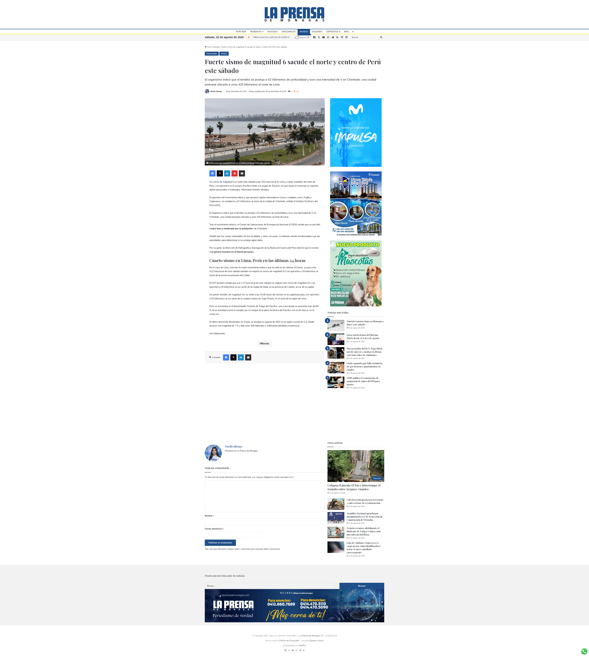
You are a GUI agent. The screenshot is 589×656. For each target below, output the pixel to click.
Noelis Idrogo (216, 91)
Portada (241, 31)
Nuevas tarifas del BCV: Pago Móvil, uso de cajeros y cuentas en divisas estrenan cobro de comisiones (365, 351)
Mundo (304, 31)
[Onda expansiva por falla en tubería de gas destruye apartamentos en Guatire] (335, 367)
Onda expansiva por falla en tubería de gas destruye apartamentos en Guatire (364, 366)
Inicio (209, 47)
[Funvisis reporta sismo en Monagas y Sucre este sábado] (335, 325)
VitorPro (302, 645)
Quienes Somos (317, 640)
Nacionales (288, 31)
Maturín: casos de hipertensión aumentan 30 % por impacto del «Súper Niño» (287, 37)
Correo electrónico (214, 529)
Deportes (332, 31)
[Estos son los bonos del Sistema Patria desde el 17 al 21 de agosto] (335, 339)
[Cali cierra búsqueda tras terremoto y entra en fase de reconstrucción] (335, 504)
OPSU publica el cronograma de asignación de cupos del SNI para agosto (363, 381)
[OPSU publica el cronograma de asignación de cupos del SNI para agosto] (335, 382)
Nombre (209, 516)
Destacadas (211, 53)
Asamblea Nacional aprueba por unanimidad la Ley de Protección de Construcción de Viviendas (365, 516)
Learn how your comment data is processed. (260, 549)
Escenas (317, 31)
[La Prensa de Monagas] (294, 14)
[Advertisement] (265, 404)
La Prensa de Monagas (309, 636)
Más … (347, 31)
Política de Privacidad (289, 640)
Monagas (255, 31)
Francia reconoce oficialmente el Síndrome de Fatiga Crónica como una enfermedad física (364, 531)
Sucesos (272, 31)
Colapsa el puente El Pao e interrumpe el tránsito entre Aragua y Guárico (353, 487)
